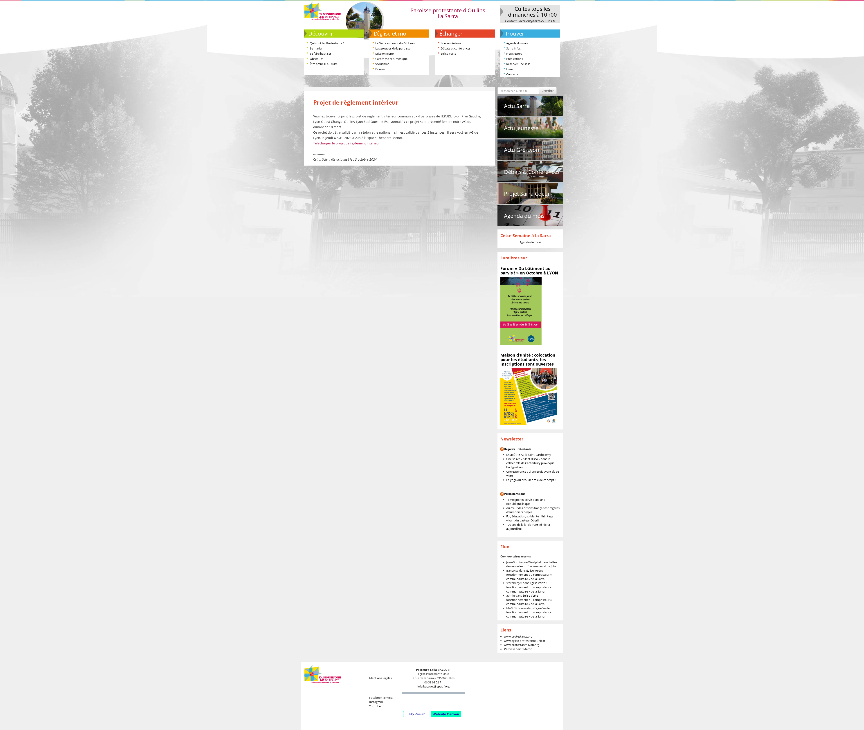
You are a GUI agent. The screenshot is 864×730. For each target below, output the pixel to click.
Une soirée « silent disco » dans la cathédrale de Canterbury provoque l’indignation (530, 463)
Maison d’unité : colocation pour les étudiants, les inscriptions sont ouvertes (527, 359)
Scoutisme (382, 64)
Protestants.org (514, 494)
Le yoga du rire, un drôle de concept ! (531, 480)
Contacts (512, 74)
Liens (509, 69)
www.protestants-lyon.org (521, 645)
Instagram (376, 702)
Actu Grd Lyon (521, 149)
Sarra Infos (513, 48)
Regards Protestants (517, 449)
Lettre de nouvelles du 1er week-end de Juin (531, 564)
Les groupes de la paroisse (392, 48)
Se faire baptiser (320, 54)
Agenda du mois (517, 43)
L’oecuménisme (451, 43)
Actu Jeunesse (521, 128)
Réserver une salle (518, 64)
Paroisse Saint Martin (518, 649)
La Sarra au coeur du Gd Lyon (395, 43)
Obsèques (316, 59)
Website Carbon (445, 714)
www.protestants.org (518, 636)
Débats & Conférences (532, 171)
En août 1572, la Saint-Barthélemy (528, 455)
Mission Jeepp (384, 54)
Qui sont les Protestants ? (327, 43)
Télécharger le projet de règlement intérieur (346, 143)
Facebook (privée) (381, 698)
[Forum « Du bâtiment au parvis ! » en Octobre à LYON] (521, 311)
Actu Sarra (517, 106)
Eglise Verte (448, 54)
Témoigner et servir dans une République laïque (525, 502)
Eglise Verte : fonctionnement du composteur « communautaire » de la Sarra (528, 574)
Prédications (514, 59)
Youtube (375, 706)
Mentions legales (380, 678)
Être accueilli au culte (324, 64)
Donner (380, 69)
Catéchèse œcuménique (391, 59)
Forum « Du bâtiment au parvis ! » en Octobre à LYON (529, 271)
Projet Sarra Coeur (527, 193)
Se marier (316, 48)
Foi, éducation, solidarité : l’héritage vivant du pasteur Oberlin (529, 518)
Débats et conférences (455, 48)
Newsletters (514, 54)
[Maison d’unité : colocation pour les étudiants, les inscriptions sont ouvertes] (528, 396)
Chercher (548, 91)
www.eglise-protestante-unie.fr (524, 641)
